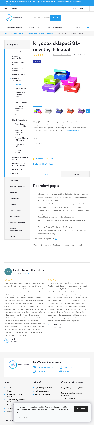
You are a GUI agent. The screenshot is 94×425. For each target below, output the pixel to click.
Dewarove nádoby (21, 115)
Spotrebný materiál (17, 52)
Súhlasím (81, 409)
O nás (6, 9)
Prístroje (13, 204)
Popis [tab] (47, 174)
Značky (12, 236)
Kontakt (14, 9)
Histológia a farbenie (19, 120)
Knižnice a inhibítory (17, 186)
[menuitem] (15, 27)
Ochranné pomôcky (19, 169)
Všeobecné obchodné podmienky (14, 395)
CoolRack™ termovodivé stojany (19, 109)
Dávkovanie (14, 198)
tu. (56, 239)
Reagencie (13, 192)
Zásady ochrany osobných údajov (16, 401)
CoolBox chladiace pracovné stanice (21, 102)
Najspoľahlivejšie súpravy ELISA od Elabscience (72, 389)
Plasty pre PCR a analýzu (18, 69)
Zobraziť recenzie (27, 273)
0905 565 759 (68, 367)
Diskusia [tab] (75, 174)
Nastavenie (23, 417)
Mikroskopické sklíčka (20, 145)
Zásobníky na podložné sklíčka (20, 125)
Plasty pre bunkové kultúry (19, 63)
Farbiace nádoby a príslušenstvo (21, 139)
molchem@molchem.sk (61, 2)
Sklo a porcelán (15, 210)
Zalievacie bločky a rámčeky (21, 151)
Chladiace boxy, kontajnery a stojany (20, 95)
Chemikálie (14, 180)
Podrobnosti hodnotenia (62, 55)
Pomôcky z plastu (18, 74)
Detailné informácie (70, 130)
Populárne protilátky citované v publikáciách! (72, 394)
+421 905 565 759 (46, 2)
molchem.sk (41, 371)
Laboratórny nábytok (17, 222)
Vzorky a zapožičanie (42, 394)
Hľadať (55, 18)
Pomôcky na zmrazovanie (16, 79)
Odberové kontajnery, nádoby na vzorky (20, 164)
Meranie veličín (15, 216)
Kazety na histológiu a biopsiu (19, 132)
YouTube (66, 371)
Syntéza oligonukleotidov (16, 229)
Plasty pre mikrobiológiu (17, 57)
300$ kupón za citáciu (69, 398)
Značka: (43, 164)
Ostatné (15, 174)
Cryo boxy (18, 85)
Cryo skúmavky (20, 89)
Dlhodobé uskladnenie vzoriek (20, 158)
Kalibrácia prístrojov (42, 391)
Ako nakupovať (12, 412)
